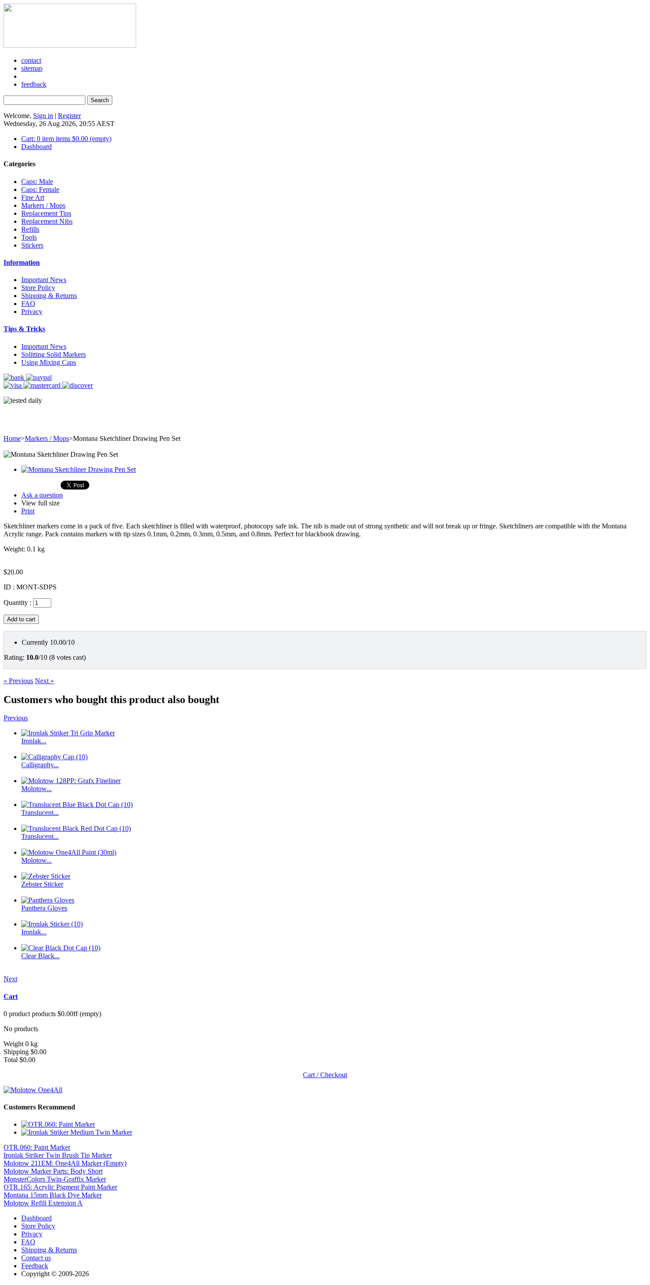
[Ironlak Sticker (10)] (52, 924)
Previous (16, 718)
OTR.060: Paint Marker (37, 1147)
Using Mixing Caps (48, 362)
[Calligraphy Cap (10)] (54, 757)
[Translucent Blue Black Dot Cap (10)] (77, 804)
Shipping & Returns (49, 295)
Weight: (14, 549)
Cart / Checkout (325, 1074)
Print (27, 511)
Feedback (34, 1266)
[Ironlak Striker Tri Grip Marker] (68, 733)
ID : (10, 587)
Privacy (31, 311)
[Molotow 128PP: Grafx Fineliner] (71, 780)
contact (31, 60)
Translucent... (40, 812)
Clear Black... (40, 956)
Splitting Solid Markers (53, 354)
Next (10, 979)
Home (12, 438)
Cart (11, 996)
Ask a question (42, 495)
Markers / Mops (43, 205)
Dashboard (36, 146)
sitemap (31, 68)
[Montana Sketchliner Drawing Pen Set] (78, 469)
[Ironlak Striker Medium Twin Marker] (76, 1132)
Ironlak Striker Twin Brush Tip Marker (58, 1155)
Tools (29, 237)
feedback (33, 84)
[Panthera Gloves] (47, 900)
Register (69, 115)
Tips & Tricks (24, 329)
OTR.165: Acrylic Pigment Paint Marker (60, 1187)
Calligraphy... (40, 765)
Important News (43, 279)
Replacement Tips (46, 213)
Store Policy (38, 287)
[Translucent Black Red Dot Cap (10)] (76, 828)
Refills (30, 229)
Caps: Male (37, 181)
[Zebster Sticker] (45, 876)
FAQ (28, 303)
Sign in (43, 115)
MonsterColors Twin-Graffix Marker (55, 1179)
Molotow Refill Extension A (43, 1203)
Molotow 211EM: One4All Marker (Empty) (65, 1163)
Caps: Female (40, 189)
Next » (44, 681)
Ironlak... (33, 741)
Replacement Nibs (47, 221)
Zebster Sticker (42, 884)
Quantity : (17, 602)
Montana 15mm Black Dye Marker (53, 1195)
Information (22, 262)
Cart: (66, 138)
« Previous (18, 681)
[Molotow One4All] (33, 1090)
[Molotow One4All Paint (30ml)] (68, 852)
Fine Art (32, 197)
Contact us (36, 1258)
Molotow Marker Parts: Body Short (53, 1171)
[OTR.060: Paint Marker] (58, 1124)
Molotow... (36, 788)
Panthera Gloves (44, 908)
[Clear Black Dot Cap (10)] (60, 948)
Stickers (32, 245)
